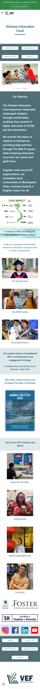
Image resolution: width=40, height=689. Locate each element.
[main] (20, 30)
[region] (20, 5)
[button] (2, 12)
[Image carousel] (20, 76)
